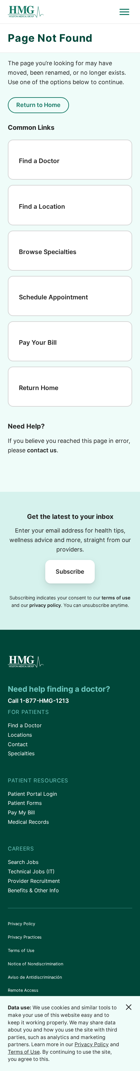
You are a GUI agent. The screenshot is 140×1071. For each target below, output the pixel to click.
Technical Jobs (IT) (31, 871)
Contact (18, 744)
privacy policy (45, 605)
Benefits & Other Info (33, 890)
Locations (20, 735)
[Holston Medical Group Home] (62, 12)
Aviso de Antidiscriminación (35, 977)
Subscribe (70, 571)
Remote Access (23, 990)
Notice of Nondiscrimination (35, 963)
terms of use (116, 597)
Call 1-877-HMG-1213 (38, 700)
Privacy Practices (25, 937)
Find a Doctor (25, 725)
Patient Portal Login (32, 794)
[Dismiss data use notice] (128, 1007)
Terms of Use (21, 950)
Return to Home (38, 104)
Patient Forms (25, 803)
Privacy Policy (21, 923)
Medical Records (28, 822)
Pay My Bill (21, 812)
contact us (42, 450)
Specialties (21, 753)
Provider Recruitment (34, 881)
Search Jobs (23, 862)
